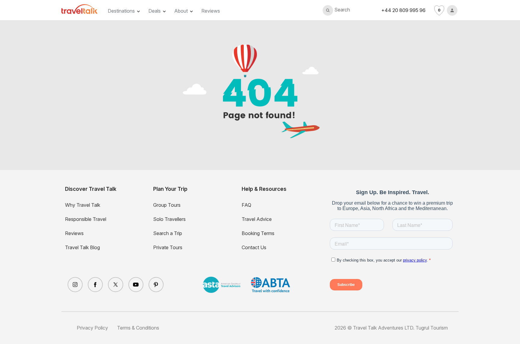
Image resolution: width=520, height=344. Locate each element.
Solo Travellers (169, 219)
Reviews (210, 11)
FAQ (246, 205)
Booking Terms (258, 233)
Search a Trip (167, 233)
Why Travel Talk (82, 205)
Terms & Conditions (138, 328)
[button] (336, 10)
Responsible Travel (85, 219)
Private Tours (167, 247)
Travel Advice (257, 219)
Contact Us (254, 247)
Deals (154, 11)
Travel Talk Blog (82, 247)
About (181, 11)
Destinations (121, 11)
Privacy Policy (92, 328)
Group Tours (167, 205)
